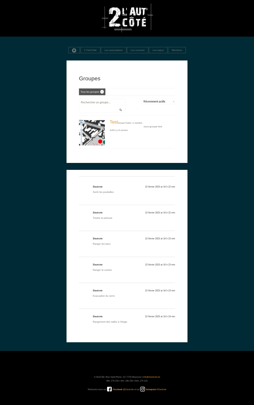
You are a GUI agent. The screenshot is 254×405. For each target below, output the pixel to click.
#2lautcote (156, 389)
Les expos (158, 50)
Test (114, 122)
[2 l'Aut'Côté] (127, 18)
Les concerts (138, 50)
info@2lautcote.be (151, 377)
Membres (177, 50)
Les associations (114, 50)
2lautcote (97, 186)
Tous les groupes (92, 91)
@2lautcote (123, 389)
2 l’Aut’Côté (90, 50)
